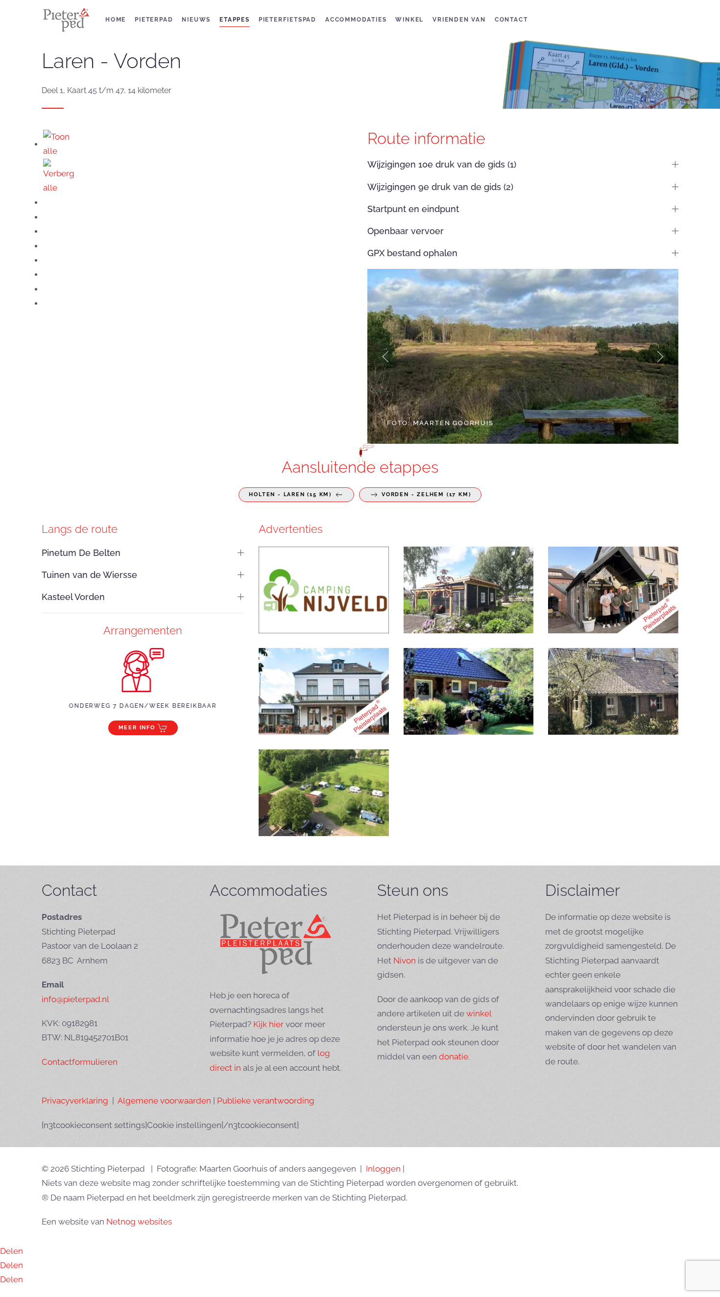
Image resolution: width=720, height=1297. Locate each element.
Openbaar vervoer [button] (405, 231)
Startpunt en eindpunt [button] (413, 209)
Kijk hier (268, 1024)
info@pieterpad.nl (75, 999)
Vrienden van (459, 19)
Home (115, 19)
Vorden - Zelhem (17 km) (426, 494)
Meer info (137, 727)
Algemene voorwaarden (164, 1100)
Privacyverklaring (75, 1100)
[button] (385, 356)
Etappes (234, 19)
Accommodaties (355, 19)
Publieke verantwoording (265, 1100)
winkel (478, 1013)
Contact (511, 19)
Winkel (409, 19)
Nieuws (196, 19)
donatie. (454, 1056)
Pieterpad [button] (154, 19)
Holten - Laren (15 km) (290, 494)
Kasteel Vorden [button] (73, 597)
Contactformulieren (80, 1062)
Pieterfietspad (287, 19)
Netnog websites (139, 1221)
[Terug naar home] (66, 19)
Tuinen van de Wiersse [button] (89, 575)
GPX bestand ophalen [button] (412, 253)
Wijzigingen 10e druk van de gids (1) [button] (441, 164)
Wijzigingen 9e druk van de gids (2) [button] (440, 187)
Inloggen (383, 1169)
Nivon (404, 960)
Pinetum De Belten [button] (81, 553)
